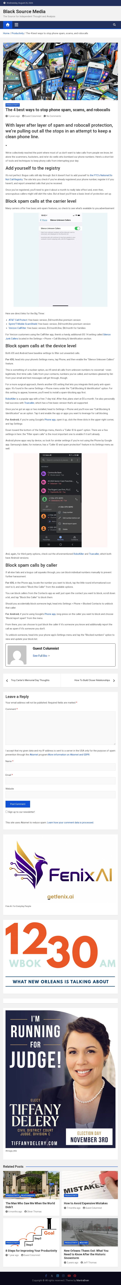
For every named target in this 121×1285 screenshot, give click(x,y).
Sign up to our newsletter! (21, 812)
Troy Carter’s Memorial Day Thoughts (30, 680)
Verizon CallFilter (17, 328)
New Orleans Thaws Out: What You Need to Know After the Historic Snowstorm (86, 1254)
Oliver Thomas (34, 1211)
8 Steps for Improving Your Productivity (31, 1250)
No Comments (54, 116)
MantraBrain (83, 1280)
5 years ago (14, 116)
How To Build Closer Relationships (92, 680)
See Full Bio (40, 655)
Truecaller (29, 402)
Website (10, 788)
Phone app (50, 419)
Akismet (34, 754)
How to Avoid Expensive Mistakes (86, 1203)
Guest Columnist (33, 116)
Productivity (12, 105)
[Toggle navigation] (16, 24)
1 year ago (13, 1255)
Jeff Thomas (90, 1262)
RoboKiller (11, 398)
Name (9, 761)
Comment (12, 709)
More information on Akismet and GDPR (68, 754)
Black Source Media (24, 11)
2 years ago (72, 1262)
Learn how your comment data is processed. (70, 822)
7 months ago (74, 1208)
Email (9, 775)
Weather (84, 1243)
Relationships (28, 1196)
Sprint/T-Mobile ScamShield (23, 324)
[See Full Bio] (49, 655)
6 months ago (15, 1211)
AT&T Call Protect (18, 320)
